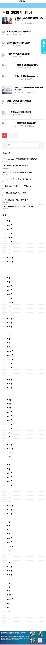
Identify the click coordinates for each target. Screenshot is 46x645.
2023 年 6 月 (7, 375)
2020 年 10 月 (7, 505)
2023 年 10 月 (7, 359)
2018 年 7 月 (7, 615)
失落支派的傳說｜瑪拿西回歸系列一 (16, 199)
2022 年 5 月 (7, 428)
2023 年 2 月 (7, 392)
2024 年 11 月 (7, 306)
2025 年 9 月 (7, 266)
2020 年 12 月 (7, 497)
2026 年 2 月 (7, 245)
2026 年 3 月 (7, 241)
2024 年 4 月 (7, 335)
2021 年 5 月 (7, 477)
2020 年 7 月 (7, 518)
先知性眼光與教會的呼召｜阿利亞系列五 (17, 206)
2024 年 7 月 (7, 322)
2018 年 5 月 (7, 623)
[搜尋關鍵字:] (23, 145)
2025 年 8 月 (7, 270)
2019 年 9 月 (7, 558)
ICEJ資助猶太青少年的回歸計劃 (19, 31)
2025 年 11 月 (7, 257)
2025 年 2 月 (7, 294)
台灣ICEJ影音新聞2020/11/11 (26, 123)
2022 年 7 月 (7, 420)
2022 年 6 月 (7, 424)
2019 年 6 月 (7, 571)
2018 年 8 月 (7, 611)
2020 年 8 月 (7, 514)
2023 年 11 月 (7, 355)
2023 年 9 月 (7, 363)
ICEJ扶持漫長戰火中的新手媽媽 (14, 193)
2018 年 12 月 (7, 595)
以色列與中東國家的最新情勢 (18, 54)
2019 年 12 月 (7, 546)
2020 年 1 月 (7, 542)
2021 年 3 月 (7, 485)
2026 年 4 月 (7, 237)
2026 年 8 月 (7, 221)
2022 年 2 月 (7, 440)
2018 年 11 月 (7, 599)
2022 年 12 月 (7, 400)
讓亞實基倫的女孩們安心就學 (18, 43)
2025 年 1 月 (7, 298)
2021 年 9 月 (7, 461)
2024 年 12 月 (7, 302)
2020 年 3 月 (7, 534)
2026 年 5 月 (7, 233)
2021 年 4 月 (7, 481)
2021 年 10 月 (7, 457)
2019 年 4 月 (7, 579)
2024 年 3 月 (7, 339)
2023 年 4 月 (7, 383)
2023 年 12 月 (7, 351)
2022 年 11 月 (7, 404)
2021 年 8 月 (7, 465)
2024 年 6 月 (7, 326)
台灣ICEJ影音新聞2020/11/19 (26, 76)
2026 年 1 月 (7, 249)
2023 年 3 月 (7, 387)
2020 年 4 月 (7, 530)
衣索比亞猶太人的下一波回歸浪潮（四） (17, 172)
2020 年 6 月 (7, 522)
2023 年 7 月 (7, 371)
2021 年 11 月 (7, 453)
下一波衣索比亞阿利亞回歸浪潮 (19, 112)
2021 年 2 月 (7, 489)
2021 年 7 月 (7, 469)
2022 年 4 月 (7, 432)
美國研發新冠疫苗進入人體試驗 (19, 101)
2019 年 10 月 (7, 554)
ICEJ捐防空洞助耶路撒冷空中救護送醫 (16, 179)
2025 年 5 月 (7, 282)
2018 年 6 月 (7, 619)
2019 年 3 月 (7, 583)
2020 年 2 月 (7, 538)
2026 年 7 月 (7, 225)
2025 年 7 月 (7, 274)
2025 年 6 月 (7, 278)
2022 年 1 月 (7, 444)
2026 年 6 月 (7, 229)
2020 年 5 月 (7, 526)
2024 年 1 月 (7, 347)
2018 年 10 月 (7, 603)
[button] (42, 5)
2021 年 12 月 (7, 448)
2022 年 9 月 (7, 412)
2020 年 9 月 (7, 509)
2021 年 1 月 (7, 493)
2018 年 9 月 (7, 607)
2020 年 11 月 (7, 501)
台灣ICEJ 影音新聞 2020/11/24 (27, 65)
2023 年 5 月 (7, 379)
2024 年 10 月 (7, 310)
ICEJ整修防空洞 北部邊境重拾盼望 (15, 165)
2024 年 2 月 (7, 343)
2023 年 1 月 (7, 396)
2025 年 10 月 (7, 261)
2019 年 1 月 (7, 591)
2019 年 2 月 (7, 587)
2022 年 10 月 (7, 408)
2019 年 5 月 (7, 575)
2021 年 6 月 (7, 473)
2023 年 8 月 (7, 367)
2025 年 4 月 (7, 286)
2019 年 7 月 (7, 566)
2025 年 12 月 (7, 253)
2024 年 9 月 (7, 314)
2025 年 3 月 (7, 290)
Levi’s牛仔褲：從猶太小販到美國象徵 (16, 186)
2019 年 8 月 (7, 562)
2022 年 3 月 (7, 436)
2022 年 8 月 (7, 416)
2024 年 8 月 (7, 318)
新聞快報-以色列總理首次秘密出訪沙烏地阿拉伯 (29, 19)
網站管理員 (30, 23)
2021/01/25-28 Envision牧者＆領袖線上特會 (29, 88)
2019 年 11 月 (7, 550)
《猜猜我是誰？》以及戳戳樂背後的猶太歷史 (19, 159)
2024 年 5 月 (7, 331)
